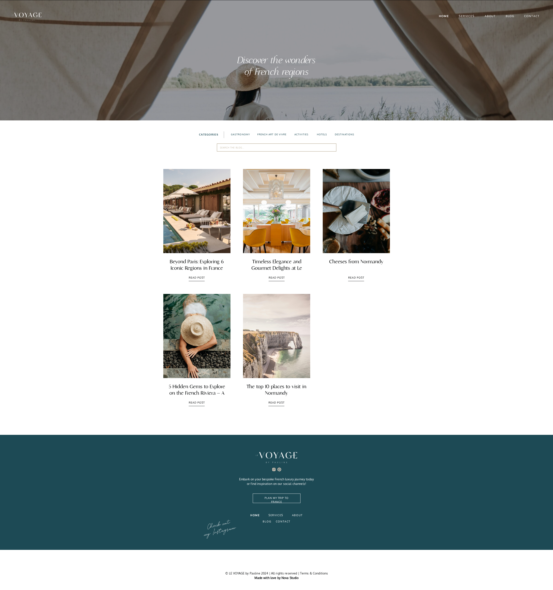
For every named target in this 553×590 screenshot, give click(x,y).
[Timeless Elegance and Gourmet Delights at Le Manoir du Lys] (276, 211)
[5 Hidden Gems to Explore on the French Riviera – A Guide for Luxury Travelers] (196, 336)
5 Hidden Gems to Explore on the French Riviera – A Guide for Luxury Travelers (197, 393)
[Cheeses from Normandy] (356, 211)
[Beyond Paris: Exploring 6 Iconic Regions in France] (196, 211)
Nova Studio (290, 578)
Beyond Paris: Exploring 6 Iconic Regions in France (197, 265)
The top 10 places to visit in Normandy (276, 389)
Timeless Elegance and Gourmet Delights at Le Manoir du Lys (276, 268)
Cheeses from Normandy (356, 262)
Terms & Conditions (314, 573)
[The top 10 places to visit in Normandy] (276, 336)
